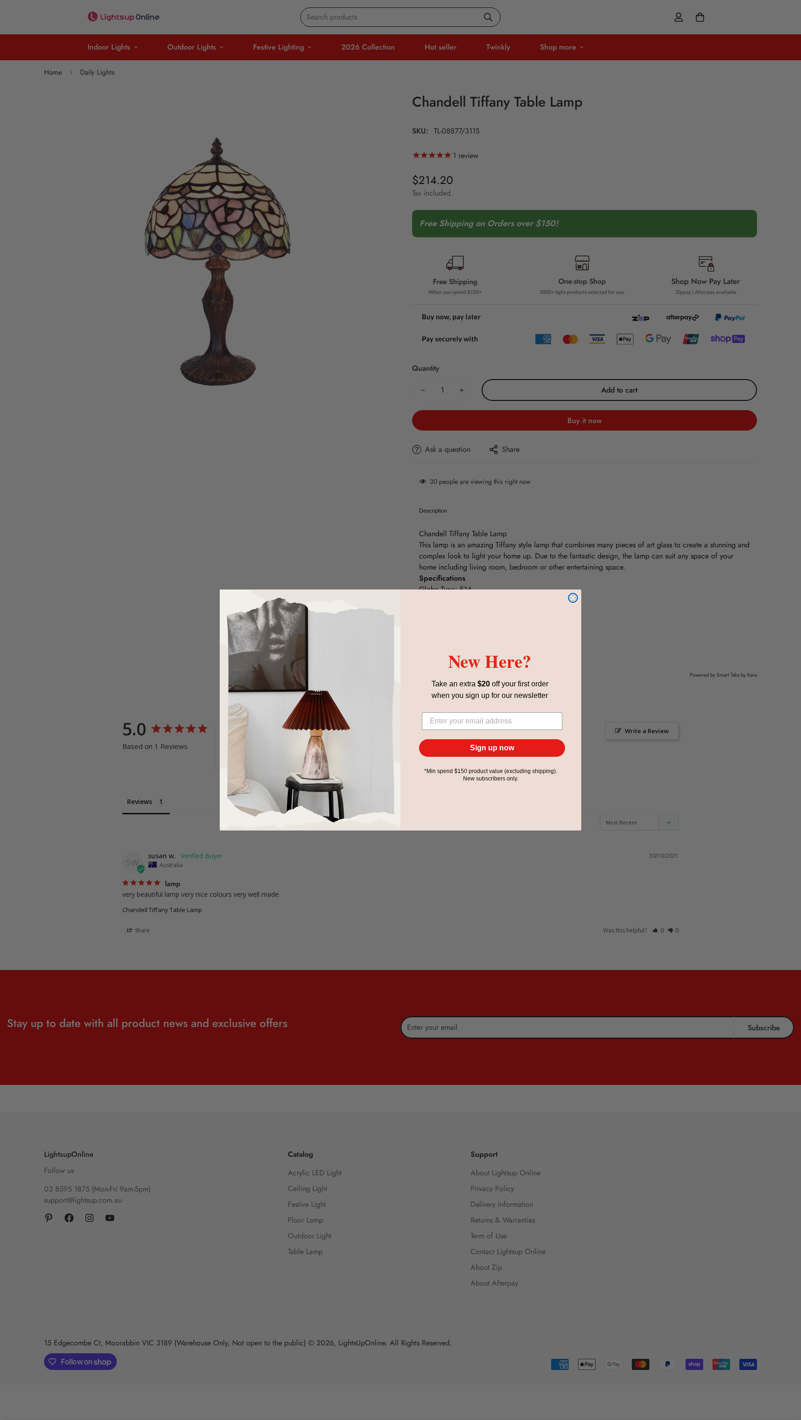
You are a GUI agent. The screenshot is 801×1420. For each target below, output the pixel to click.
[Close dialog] (573, 597)
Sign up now (492, 748)
